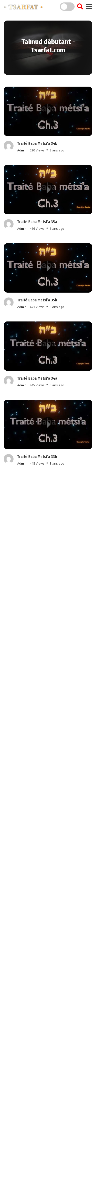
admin (22, 150)
